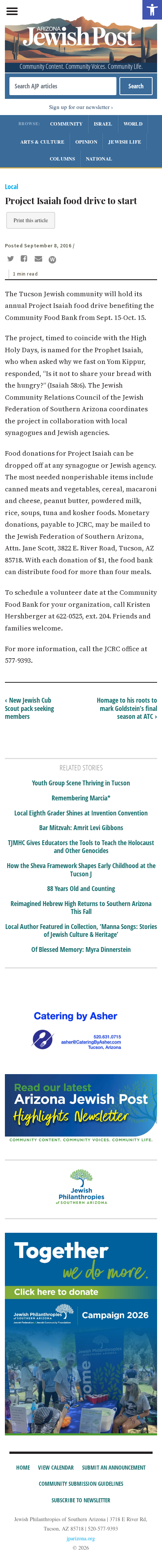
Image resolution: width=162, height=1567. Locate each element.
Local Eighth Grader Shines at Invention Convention (81, 813)
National (99, 158)
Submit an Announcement (113, 1467)
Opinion (86, 141)
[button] (152, 10)
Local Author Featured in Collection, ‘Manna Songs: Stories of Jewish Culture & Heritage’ (81, 931)
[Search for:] (62, 86)
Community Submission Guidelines (81, 1483)
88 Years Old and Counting (81, 889)
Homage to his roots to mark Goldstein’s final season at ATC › (127, 708)
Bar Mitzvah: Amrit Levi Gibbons (81, 828)
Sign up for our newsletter (79, 107)
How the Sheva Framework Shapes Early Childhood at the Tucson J (81, 870)
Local (11, 186)
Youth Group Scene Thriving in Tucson (81, 783)
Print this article (31, 220)
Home (23, 1467)
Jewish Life (124, 141)
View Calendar (56, 1467)
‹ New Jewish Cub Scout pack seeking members (29, 708)
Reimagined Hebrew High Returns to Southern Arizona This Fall (81, 908)
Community (66, 123)
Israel (103, 123)
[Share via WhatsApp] (52, 260)
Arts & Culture (42, 141)
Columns (62, 158)
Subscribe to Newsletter (81, 1500)
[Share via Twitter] (11, 259)
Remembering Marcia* (81, 798)
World (133, 123)
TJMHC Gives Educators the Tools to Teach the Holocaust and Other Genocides (81, 847)
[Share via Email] (39, 259)
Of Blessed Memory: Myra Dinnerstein (81, 950)
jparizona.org (81, 1538)
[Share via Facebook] (25, 259)
